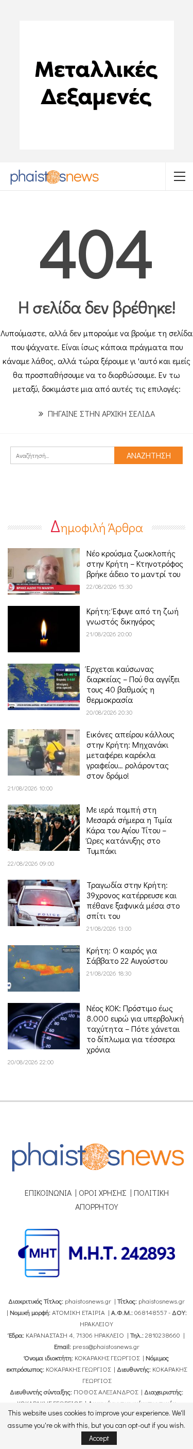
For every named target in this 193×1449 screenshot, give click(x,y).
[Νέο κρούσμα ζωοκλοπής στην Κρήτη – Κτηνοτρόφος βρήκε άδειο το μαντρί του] (44, 571)
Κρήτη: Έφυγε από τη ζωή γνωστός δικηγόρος (132, 616)
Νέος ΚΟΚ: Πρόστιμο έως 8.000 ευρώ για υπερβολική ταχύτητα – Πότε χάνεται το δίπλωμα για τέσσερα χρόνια (135, 1028)
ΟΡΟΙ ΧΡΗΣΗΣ (103, 1192)
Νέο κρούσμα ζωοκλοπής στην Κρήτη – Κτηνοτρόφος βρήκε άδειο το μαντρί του (134, 563)
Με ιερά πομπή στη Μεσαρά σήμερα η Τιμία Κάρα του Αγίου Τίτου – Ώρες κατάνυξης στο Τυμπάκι (129, 830)
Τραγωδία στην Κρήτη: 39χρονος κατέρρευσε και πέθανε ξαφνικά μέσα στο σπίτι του (133, 900)
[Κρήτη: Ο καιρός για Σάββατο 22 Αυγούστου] (44, 968)
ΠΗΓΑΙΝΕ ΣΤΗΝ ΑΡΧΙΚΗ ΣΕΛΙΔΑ (100, 413)
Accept (99, 1438)
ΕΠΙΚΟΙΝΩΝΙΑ (48, 1192)
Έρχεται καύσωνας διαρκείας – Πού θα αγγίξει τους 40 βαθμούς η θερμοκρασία (133, 684)
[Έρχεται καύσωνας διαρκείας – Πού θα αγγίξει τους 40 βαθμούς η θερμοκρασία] (44, 687)
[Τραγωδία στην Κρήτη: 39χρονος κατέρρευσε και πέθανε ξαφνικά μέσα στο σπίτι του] (44, 903)
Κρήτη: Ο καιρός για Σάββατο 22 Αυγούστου (126, 955)
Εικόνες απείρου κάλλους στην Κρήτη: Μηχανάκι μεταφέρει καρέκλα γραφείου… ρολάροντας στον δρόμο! (130, 755)
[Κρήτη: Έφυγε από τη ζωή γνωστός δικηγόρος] (44, 629)
